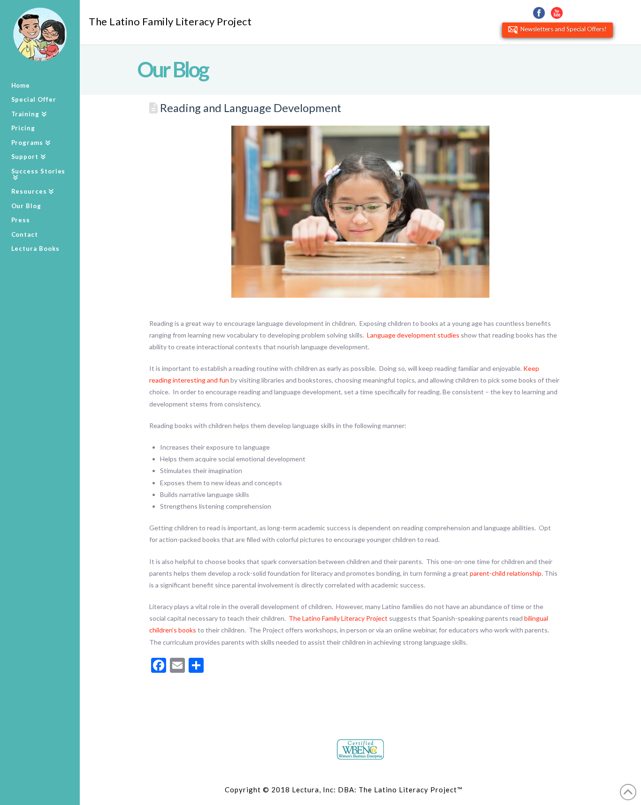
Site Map (480, 789)
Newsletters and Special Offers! (562, 29)
